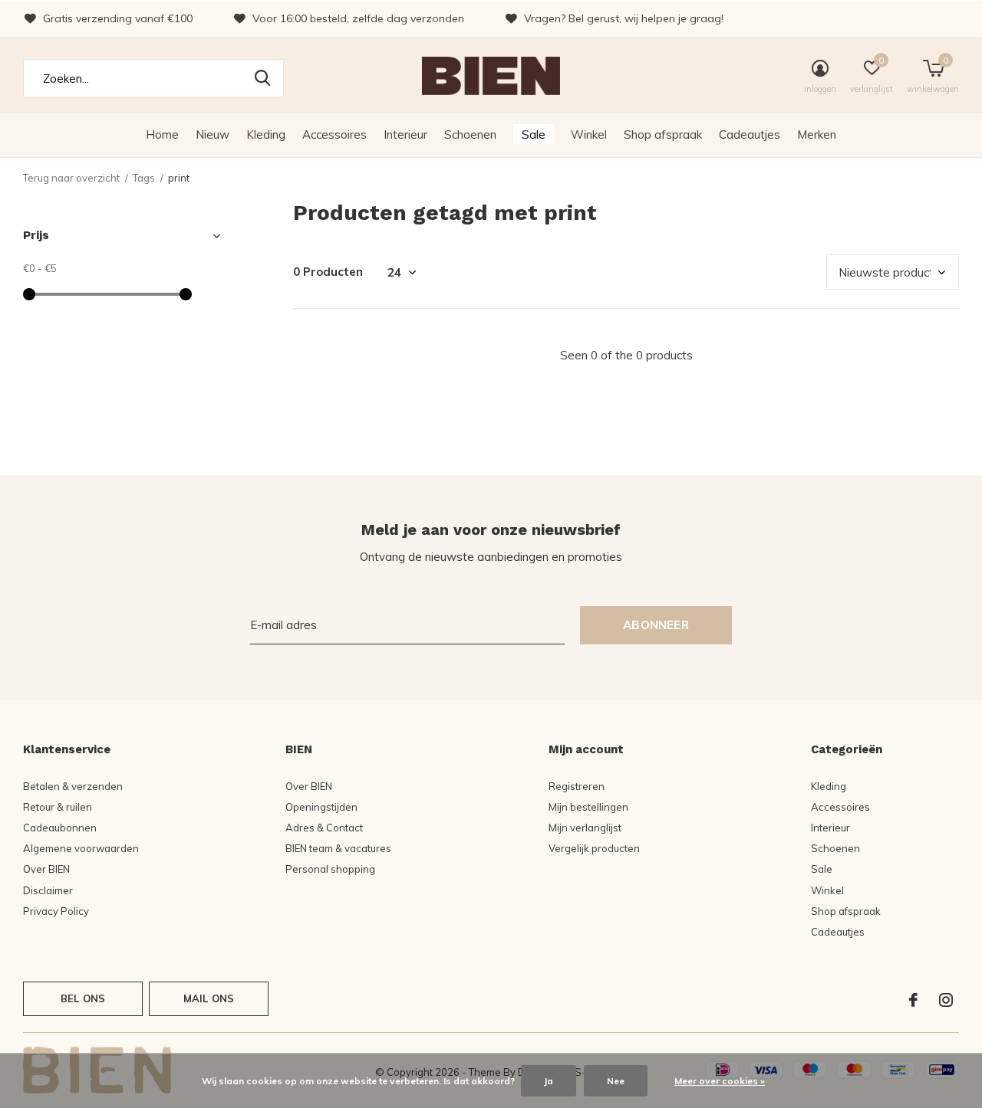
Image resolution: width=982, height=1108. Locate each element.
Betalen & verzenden (73, 786)
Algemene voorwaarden (81, 848)
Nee (615, 1081)
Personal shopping (330, 869)
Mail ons (208, 998)
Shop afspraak (663, 134)
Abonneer (656, 625)
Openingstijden (321, 807)
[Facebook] (913, 1000)
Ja (548, 1081)
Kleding (265, 134)
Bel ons (83, 998)
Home (162, 134)
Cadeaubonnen (60, 827)
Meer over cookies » (719, 1081)
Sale (533, 134)
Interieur (405, 134)
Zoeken (262, 78)
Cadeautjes (749, 134)
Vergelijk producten (594, 848)
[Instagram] (946, 1000)
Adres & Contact (324, 827)
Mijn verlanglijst (585, 827)
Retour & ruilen (57, 807)
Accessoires (334, 134)
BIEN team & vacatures (338, 848)
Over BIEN (46, 869)
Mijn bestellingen (588, 807)
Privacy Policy (56, 911)
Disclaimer (48, 890)
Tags (144, 178)
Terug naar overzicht (71, 178)
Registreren (577, 786)
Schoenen (470, 134)
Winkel (589, 134)
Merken (816, 134)
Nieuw (212, 134)
